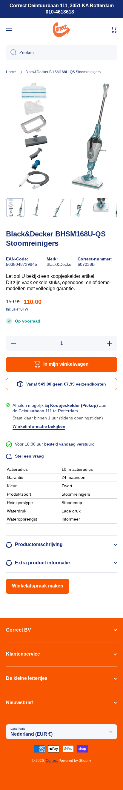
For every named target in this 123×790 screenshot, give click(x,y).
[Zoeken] (11, 52)
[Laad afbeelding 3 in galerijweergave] (58, 207)
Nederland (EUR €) (31, 734)
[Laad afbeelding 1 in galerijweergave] (15, 207)
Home (11, 72)
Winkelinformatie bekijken (39, 426)
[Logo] (61, 29)
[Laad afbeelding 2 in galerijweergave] (36, 207)
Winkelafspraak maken (37, 585)
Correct (52, 760)
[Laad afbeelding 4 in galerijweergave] (79, 207)
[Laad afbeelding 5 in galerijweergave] (101, 207)
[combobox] (61, 52)
